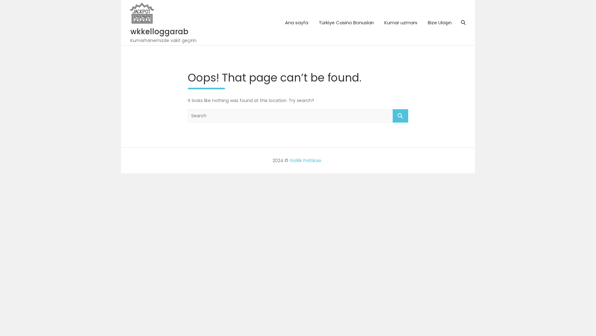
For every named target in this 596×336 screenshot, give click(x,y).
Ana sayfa (296, 22)
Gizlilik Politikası (305, 160)
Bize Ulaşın (440, 22)
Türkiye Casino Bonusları (346, 22)
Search (400, 116)
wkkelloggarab (159, 31)
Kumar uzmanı (400, 22)
